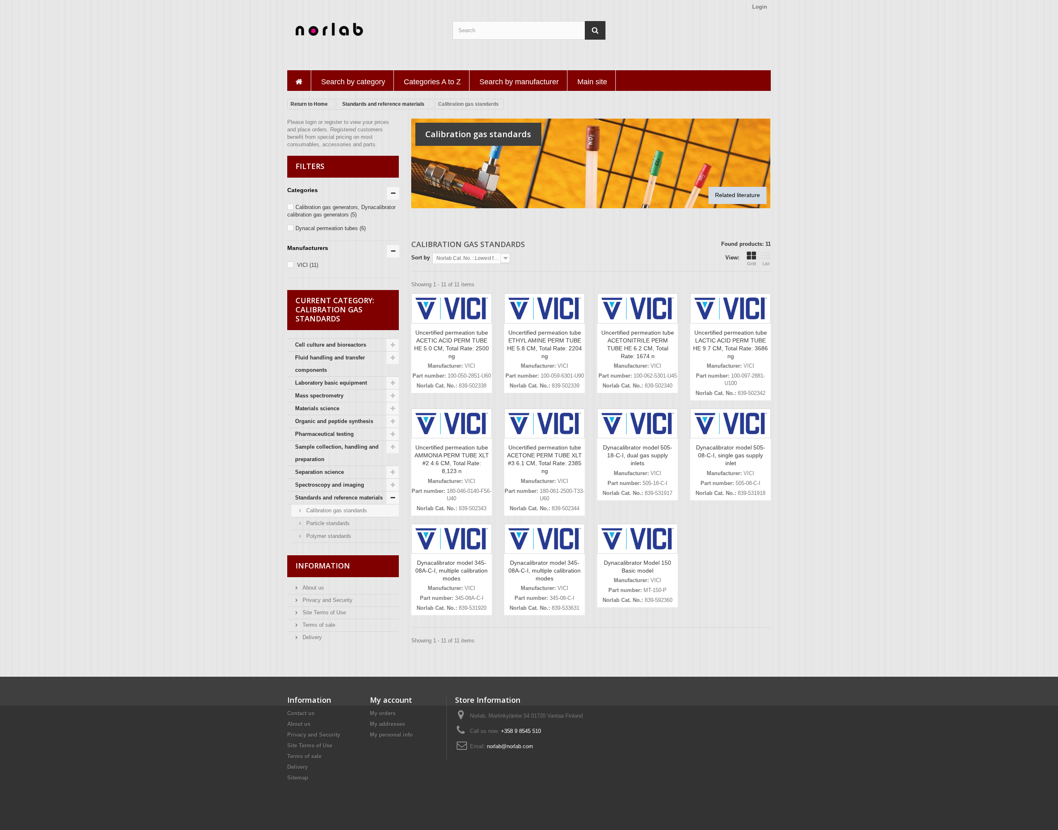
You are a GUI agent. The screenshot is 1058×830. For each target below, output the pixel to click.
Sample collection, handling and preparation (337, 453)
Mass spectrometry (319, 395)
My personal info (391, 735)
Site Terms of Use (323, 612)
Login (759, 7)
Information (322, 566)
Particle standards (327, 523)
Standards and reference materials (339, 498)
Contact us (301, 713)
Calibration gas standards (336, 510)
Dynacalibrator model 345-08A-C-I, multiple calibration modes (451, 570)
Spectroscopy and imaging (329, 485)
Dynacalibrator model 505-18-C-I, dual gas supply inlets (637, 455)
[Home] (299, 80)
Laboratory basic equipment (331, 383)
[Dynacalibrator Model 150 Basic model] (637, 539)
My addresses (387, 724)
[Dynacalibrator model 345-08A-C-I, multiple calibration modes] (451, 539)
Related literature (737, 195)
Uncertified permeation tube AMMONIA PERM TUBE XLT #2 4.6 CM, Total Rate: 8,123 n (452, 459)
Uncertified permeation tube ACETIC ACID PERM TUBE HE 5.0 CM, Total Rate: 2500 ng (451, 344)
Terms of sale (318, 625)
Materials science (317, 408)
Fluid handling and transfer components (330, 363)
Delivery (311, 637)
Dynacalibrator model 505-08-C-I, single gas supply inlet (730, 455)
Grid (751, 263)
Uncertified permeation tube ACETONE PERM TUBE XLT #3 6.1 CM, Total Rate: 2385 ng (544, 459)
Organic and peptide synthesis (334, 421)
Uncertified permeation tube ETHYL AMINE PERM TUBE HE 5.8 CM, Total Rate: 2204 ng (544, 344)
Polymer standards (328, 536)
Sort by (420, 257)
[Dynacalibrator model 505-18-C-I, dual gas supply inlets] (637, 424)
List (766, 263)
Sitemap (297, 778)
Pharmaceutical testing (324, 434)
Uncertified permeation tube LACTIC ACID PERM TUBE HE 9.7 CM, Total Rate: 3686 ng (730, 344)
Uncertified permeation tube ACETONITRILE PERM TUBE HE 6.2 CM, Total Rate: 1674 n (637, 344)
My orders (383, 713)
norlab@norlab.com (510, 746)
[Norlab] (363, 29)
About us (312, 588)
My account (391, 700)
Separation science (319, 472)
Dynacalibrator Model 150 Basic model (637, 566)
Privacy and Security (327, 600)
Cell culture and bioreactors (330, 345)
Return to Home (309, 104)
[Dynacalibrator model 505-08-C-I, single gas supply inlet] (730, 424)
